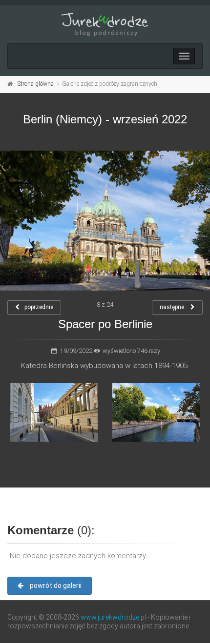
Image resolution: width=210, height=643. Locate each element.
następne (173, 307)
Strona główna (36, 83)
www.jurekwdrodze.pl (113, 617)
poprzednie (38, 307)
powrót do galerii (55, 585)
